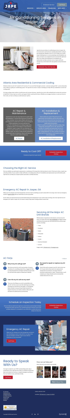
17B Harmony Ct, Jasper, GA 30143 (47, 394)
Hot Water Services (7, 395)
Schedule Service (48, 5)
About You (57, 382)
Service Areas (6, 397)
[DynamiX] (63, 414)
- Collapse (64, 258)
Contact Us (5, 398)
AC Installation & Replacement (51, 138)
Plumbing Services (7, 394)
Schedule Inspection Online (56, 153)
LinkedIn (35, 414)
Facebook (32, 414)
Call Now (62, 5)
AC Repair (19, 138)
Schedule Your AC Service (46, 67)
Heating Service (6, 392)
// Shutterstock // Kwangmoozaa (50, 247)
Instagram (38, 414)
